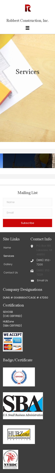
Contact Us (11, 272)
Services (9, 256)
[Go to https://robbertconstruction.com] (28, 12)
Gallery (8, 264)
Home (7, 247)
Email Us (42, 280)
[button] (27, 223)
